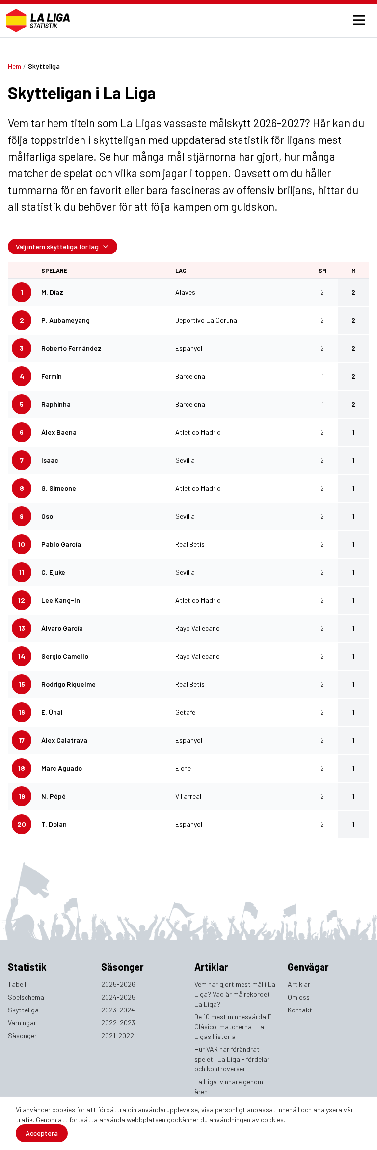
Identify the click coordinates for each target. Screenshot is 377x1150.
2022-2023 (118, 1022)
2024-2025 (118, 997)
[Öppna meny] (359, 20)
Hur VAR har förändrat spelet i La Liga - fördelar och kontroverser (231, 1059)
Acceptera (42, 1133)
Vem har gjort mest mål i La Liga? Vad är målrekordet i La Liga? (234, 994)
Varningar (22, 1022)
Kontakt (300, 1010)
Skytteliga (23, 1010)
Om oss (299, 997)
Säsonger (22, 1035)
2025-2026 (118, 984)
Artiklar (299, 984)
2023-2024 (118, 1010)
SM (322, 270)
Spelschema (26, 997)
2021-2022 (117, 1035)
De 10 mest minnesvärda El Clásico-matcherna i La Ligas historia (233, 1026)
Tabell (17, 984)
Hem (14, 66)
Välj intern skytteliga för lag (57, 246)
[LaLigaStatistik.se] (38, 20)
